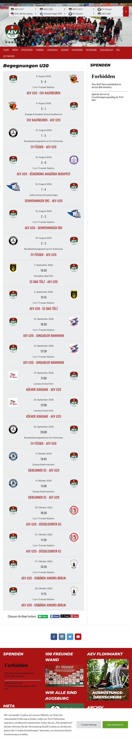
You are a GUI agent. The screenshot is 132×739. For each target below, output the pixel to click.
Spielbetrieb (27, 49)
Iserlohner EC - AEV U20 (43, 470)
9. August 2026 (43, 103)
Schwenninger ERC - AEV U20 (43, 200)
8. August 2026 (43, 76)
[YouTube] (78, 636)
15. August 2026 (43, 130)
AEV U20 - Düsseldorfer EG (43, 524)
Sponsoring (77, 49)
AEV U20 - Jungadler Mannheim (43, 335)
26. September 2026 (44, 426)
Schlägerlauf (106, 49)
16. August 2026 (43, 157)
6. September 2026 (43, 291)
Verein (15, 49)
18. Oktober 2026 (43, 588)
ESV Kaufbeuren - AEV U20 (43, 119)
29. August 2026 (43, 238)
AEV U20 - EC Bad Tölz (44, 308)
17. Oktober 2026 (43, 561)
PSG (118, 49)
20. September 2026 (44, 399)
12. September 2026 (44, 318)
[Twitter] (70, 636)
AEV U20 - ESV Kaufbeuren (43, 92)
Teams (6, 49)
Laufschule (52, 49)
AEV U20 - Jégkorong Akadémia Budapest (43, 173)
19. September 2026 (44, 372)
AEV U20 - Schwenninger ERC (43, 227)
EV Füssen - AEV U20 (43, 146)
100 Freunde (91, 49)
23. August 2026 (43, 211)
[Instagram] (62, 636)
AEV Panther (8, 56)
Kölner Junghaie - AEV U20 (43, 389)
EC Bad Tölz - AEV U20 (44, 281)
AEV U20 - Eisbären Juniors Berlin (43, 578)
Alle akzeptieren (115, 724)
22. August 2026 (43, 184)
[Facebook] (54, 636)
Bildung (64, 49)
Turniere (40, 49)
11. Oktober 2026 (43, 534)
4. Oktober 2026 (43, 480)
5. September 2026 (43, 265)
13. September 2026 (44, 345)
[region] (66, 723)
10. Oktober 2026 (43, 507)
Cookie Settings (89, 724)
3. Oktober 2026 (43, 453)
